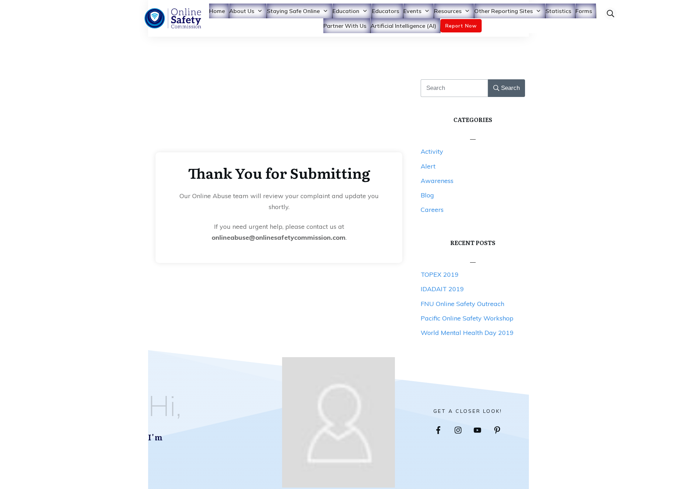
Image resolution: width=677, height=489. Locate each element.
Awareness (437, 181)
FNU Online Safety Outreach (462, 304)
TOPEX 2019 (440, 274)
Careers (432, 210)
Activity (432, 151)
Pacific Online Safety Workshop (467, 318)
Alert (428, 166)
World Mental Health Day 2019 (467, 333)
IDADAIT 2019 (442, 289)
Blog (427, 195)
